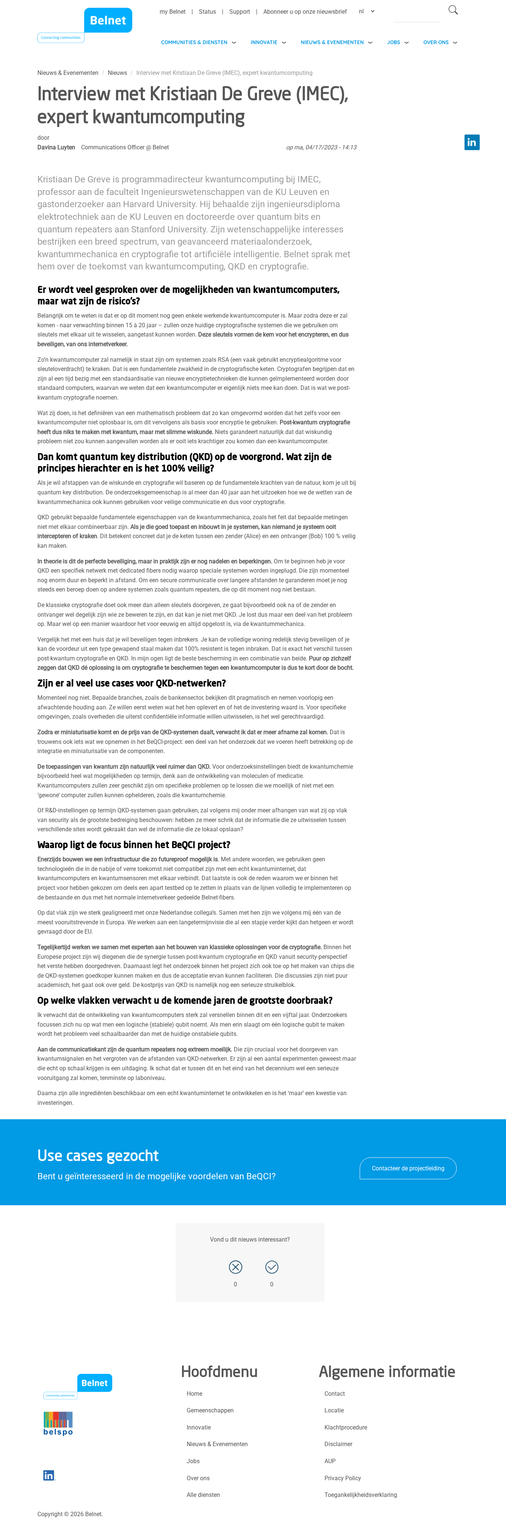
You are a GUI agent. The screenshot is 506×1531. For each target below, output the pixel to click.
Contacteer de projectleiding (408, 1168)
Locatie (334, 1410)
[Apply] (453, 11)
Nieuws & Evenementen (332, 42)
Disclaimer (338, 1444)
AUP (330, 1461)
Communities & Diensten (194, 42)
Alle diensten (203, 1494)
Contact (334, 1393)
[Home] (84, 27)
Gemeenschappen (210, 1410)
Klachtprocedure (345, 1427)
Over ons (436, 42)
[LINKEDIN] (472, 142)
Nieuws (117, 72)
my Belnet (173, 11)
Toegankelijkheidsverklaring (360, 1494)
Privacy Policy (342, 1478)
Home (194, 1393)
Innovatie (264, 42)
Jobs (393, 42)
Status (207, 11)
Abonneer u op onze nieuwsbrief (305, 11)
